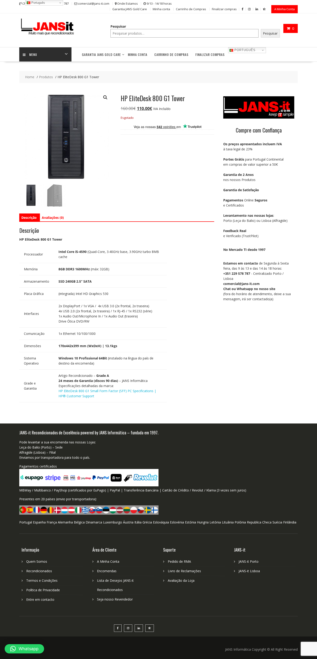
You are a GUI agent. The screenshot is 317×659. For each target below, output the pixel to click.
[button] (105, 97)
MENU (33, 54)
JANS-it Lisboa (249, 571)
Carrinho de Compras (191, 9)
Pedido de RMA (179, 561)
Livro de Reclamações (184, 571)
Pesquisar (118, 26)
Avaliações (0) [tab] (53, 217)
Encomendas (106, 571)
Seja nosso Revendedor (115, 599)
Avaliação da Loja (181, 580)
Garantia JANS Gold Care (129, 9)
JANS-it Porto (249, 561)
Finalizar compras (224, 9)
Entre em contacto (40, 599)
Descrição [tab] (29, 217)
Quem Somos (36, 561)
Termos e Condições (42, 580)
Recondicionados (39, 571)
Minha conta (161, 9)
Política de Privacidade (43, 590)
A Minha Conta (284, 9)
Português (244, 50)
